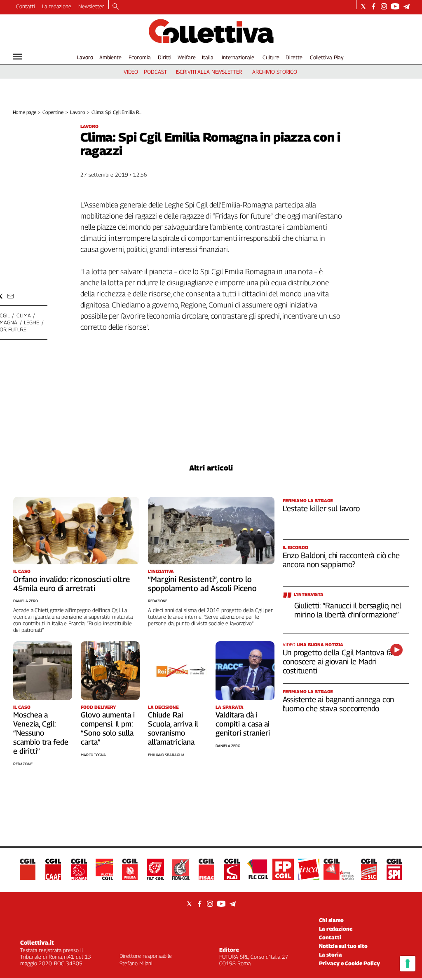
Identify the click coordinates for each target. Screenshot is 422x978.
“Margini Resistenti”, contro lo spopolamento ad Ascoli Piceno (202, 584)
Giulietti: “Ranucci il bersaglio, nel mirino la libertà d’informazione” (347, 610)
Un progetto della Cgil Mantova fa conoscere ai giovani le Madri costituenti (338, 661)
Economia (140, 57)
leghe (31, 322)
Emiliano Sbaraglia (166, 754)
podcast (155, 71)
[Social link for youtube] (395, 6)
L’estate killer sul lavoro (321, 508)
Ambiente (110, 57)
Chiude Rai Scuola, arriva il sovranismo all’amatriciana (173, 728)
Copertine (52, 112)
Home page (24, 112)
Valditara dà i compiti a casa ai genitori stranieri (243, 723)
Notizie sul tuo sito (343, 946)
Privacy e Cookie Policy (349, 963)
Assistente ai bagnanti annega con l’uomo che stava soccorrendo (338, 704)
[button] (10, 296)
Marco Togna (93, 754)
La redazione (56, 6)
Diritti (164, 57)
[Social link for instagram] (384, 6)
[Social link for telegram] (406, 6)
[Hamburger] (17, 56)
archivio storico (274, 71)
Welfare (186, 57)
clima (23, 315)
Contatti (25, 6)
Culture (271, 57)
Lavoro (85, 57)
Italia (207, 57)
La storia (330, 954)
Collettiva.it (37, 942)
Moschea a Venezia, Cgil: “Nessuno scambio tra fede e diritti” (40, 732)
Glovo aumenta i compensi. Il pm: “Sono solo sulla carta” (108, 728)
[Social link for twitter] (363, 6)
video (131, 71)
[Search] (116, 7)
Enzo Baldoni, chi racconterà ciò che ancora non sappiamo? (341, 560)
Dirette (294, 57)
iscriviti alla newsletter (209, 71)
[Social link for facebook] (373, 6)
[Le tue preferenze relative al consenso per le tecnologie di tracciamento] (407, 963)
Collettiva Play (327, 57)
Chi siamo (331, 920)
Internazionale (238, 57)
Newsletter (91, 6)
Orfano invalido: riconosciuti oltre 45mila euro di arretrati (71, 584)
